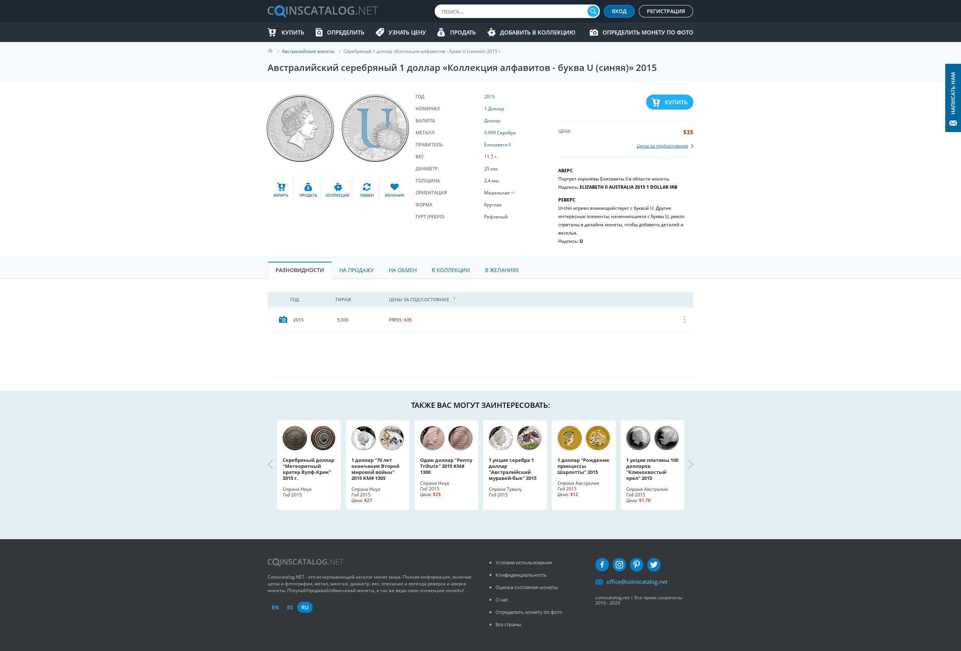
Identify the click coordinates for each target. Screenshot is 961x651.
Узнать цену (407, 32)
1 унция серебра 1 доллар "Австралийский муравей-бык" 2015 (512, 469)
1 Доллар (494, 108)
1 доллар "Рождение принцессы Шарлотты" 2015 (583, 466)
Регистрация (666, 11)
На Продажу (356, 270)
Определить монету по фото (648, 32)
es (290, 607)
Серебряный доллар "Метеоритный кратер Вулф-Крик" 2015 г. (308, 469)
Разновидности (300, 270)
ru (305, 607)
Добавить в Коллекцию (537, 32)
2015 (489, 96)
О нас (502, 599)
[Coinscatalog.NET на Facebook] (602, 564)
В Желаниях (502, 270)
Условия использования (524, 562)
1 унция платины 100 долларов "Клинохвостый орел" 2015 (652, 469)
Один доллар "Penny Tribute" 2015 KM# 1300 (446, 466)
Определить (346, 32)
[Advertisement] (482, 355)
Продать (463, 32)
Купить (293, 32)
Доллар (492, 120)
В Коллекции (451, 270)
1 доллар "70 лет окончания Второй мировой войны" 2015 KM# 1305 (375, 469)
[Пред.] (277, 465)
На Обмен (403, 270)
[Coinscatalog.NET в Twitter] (654, 564)
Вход (619, 11)
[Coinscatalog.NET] (322, 11)
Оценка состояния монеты (527, 587)
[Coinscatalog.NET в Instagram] (619, 564)
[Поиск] (593, 11)
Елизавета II (497, 144)
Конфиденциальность (521, 574)
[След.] (684, 465)
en (275, 607)
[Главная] (275, 51)
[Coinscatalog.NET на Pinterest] (636, 564)
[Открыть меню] (684, 320)
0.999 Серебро (500, 132)
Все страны (508, 624)
